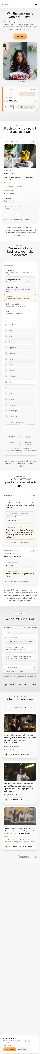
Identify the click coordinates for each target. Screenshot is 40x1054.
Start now (20, 36)
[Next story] (25, 707)
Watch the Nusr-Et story (16, 799)
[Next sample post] (17, 214)
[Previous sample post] (6, 214)
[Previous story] (8, 707)
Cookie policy (7, 1045)
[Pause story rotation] (31, 707)
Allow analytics (9, 1049)
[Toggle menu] (36, 4)
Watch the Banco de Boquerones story (21, 846)
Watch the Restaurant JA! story (19, 755)
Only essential (22, 1049)
